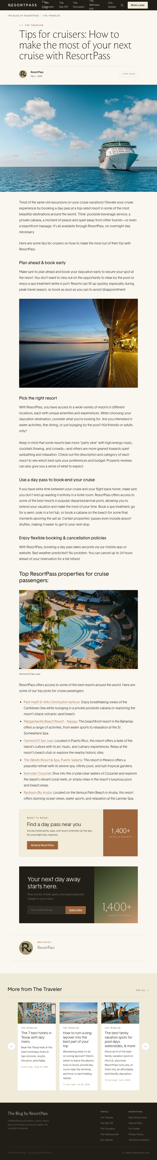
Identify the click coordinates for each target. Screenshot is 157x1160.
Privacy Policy (136, 1134)
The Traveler (51, 16)
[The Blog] (25, 5)
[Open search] (122, 5)
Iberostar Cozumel (37, 773)
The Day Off (106, 1123)
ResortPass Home (138, 1117)
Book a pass (137, 5)
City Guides (106, 1140)
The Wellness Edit (109, 1134)
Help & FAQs (135, 1123)
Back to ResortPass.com (135, 1153)
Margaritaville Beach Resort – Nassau (50, 721)
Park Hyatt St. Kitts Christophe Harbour (52, 702)
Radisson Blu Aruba (38, 792)
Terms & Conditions (139, 1140)
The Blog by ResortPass (23, 16)
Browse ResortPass (42, 845)
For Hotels (134, 1128)
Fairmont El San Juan (38, 740)
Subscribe (75, 910)
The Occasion (107, 1128)
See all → (142, 990)
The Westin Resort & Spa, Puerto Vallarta (53, 760)
